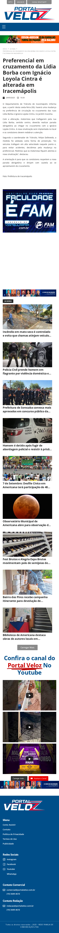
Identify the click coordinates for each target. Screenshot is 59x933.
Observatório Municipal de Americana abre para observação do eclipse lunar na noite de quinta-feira (27, 525)
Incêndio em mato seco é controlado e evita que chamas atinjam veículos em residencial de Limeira (26, 335)
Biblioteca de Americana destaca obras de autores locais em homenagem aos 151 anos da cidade (26, 638)
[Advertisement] (28, 260)
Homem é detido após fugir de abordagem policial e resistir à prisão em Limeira (27, 449)
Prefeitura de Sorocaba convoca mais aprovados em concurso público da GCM (27, 411)
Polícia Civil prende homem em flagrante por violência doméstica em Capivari (27, 373)
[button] (4, 27)
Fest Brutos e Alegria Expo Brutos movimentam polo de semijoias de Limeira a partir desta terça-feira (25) (27, 563)
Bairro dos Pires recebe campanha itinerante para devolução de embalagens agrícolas (25, 600)
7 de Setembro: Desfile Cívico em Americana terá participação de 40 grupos (25, 487)
